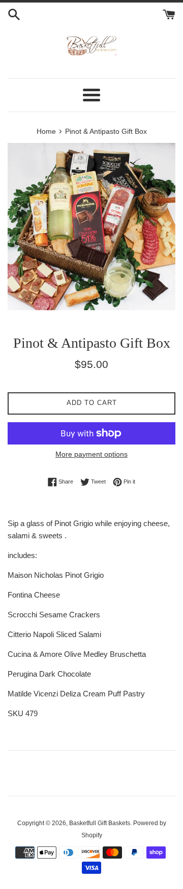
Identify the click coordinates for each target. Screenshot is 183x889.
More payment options (91, 454)
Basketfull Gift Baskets (99, 823)
